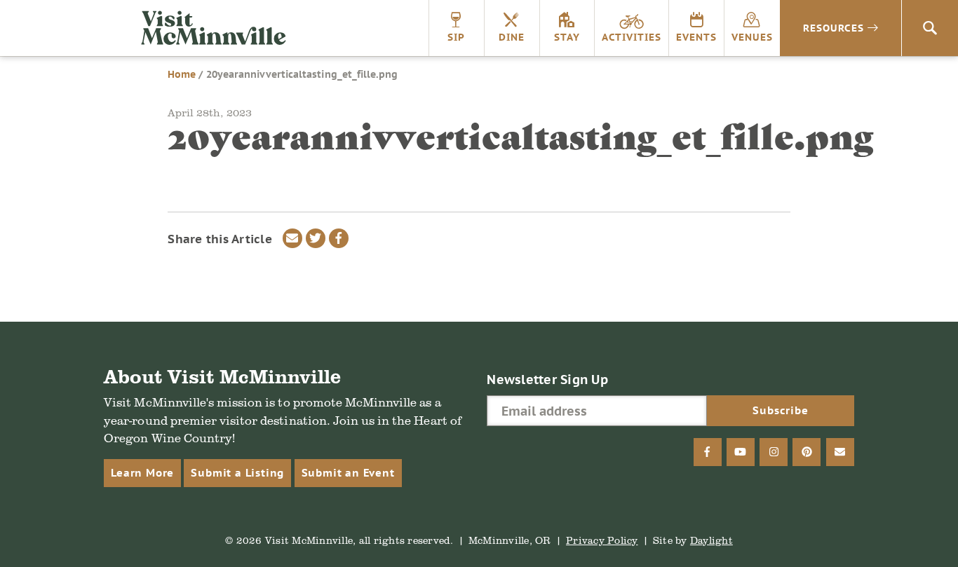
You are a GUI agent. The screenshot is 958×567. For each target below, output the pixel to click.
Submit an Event (348, 472)
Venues (752, 37)
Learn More (142, 472)
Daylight (711, 540)
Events (696, 37)
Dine (512, 37)
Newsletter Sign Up (547, 379)
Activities (631, 37)
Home (182, 74)
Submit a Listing (237, 472)
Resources (833, 28)
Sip (456, 37)
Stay (567, 37)
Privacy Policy (602, 540)
